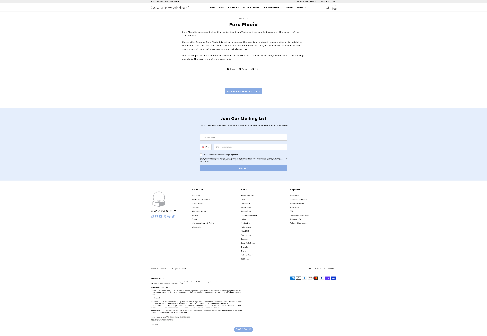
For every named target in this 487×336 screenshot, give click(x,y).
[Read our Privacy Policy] (285, 158)
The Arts (244, 247)
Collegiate (294, 207)
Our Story (196, 195)
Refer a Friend (251, 7)
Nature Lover (246, 227)
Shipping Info (295, 219)
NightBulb (233, 7)
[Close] (250, 329)
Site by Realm (154, 324)
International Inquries (299, 199)
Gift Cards (245, 259)
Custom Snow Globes (201, 199)
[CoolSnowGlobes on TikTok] (173, 216)
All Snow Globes (247, 195)
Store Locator (197, 203)
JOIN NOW (243, 168)
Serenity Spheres (248, 243)
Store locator (301, 2)
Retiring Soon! (247, 255)
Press (194, 219)
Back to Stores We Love (245, 91)
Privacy (318, 268)
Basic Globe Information (300, 215)
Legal (310, 268)
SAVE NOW (241, 329)
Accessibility (329, 268)
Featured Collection (249, 215)
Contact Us (294, 195)
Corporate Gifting (297, 203)
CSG (221, 7)
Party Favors (246, 235)
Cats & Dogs (246, 207)
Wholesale (314, 2)
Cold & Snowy (247, 211)
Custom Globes (272, 7)
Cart (334, 2)
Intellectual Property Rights (203, 223)
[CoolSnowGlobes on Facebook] (156, 216)
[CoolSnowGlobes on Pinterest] (168, 216)
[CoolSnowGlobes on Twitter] (165, 216)
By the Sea (245, 203)
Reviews (288, 7)
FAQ (291, 211)
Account (325, 2)
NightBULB (245, 231)
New (243, 199)
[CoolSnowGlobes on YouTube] (160, 216)
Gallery (301, 7)
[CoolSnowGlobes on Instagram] (152, 216)
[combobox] (206, 147)
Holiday (244, 219)
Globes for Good (199, 211)
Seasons (244, 239)
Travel (243, 251)
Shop (212, 7)
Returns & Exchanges (298, 223)
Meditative (245, 223)
